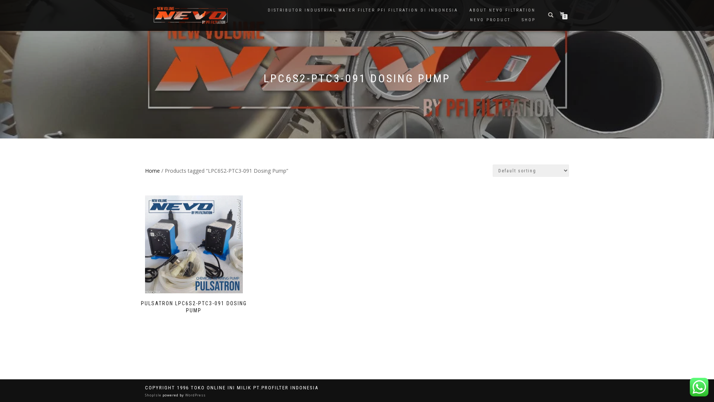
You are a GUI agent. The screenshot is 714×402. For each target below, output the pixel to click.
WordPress (195, 395)
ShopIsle (154, 395)
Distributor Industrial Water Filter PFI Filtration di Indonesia (363, 10)
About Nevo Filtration (502, 10)
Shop (529, 19)
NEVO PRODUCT (490, 19)
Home (152, 170)
